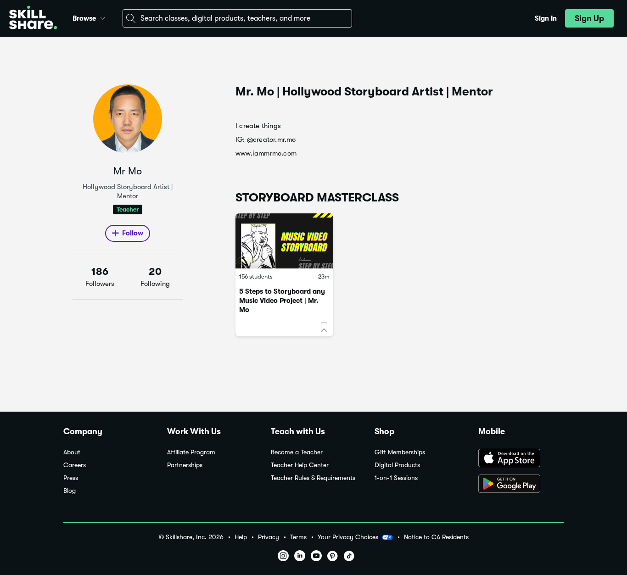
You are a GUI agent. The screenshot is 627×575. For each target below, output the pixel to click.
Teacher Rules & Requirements (313, 478)
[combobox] (237, 18)
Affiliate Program (191, 452)
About (71, 452)
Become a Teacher (297, 452)
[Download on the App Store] (521, 459)
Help (241, 537)
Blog (69, 490)
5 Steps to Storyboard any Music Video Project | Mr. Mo (282, 300)
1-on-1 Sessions (396, 478)
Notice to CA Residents (436, 537)
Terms (298, 537)
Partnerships (184, 465)
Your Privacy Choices (348, 537)
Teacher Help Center (300, 465)
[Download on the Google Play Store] (521, 485)
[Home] (33, 19)
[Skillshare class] (284, 240)
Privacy (268, 537)
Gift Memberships (400, 452)
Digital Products (397, 465)
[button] (103, 17)
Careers (74, 465)
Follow (132, 233)
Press (70, 478)
